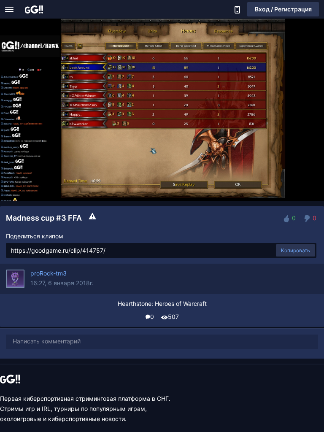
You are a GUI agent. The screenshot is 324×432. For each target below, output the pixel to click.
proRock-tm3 (48, 273)
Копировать (295, 250)
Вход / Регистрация (283, 9)
